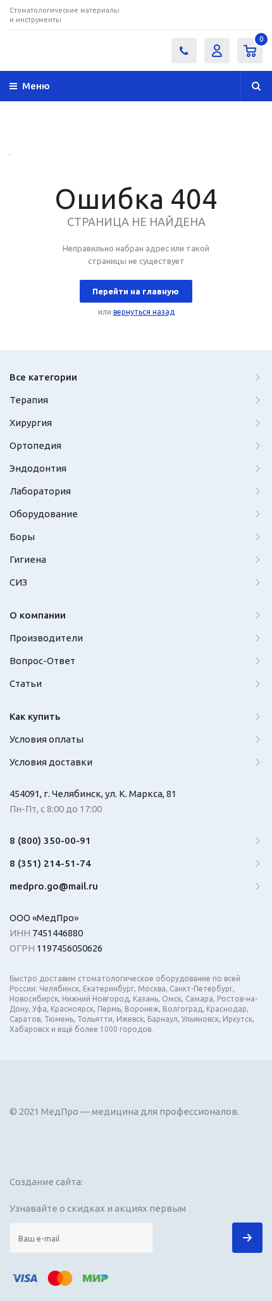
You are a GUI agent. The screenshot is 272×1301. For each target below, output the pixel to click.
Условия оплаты (46, 739)
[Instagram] (201, 15)
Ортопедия (35, 445)
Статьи (25, 683)
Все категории (43, 377)
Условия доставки (50, 762)
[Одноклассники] (253, 15)
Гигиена (27, 559)
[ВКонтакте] (175, 15)
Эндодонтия (37, 468)
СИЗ (18, 582)
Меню (36, 85)
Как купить (34, 716)
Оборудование (43, 513)
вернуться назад (144, 312)
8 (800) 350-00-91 (50, 840)
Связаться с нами (184, 50)
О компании (37, 615)
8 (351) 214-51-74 (50, 863)
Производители (46, 637)
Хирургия (30, 422)
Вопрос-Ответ (42, 660)
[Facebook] (227, 15)
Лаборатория (40, 491)
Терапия (28, 399)
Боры (22, 536)
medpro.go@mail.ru (53, 886)
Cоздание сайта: (47, 1181)
